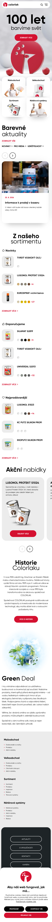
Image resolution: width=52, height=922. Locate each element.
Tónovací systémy (12, 795)
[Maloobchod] (14, 87)
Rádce (8, 792)
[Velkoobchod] (38, 87)
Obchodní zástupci (12, 768)
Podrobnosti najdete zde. (26, 901)
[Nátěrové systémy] (38, 107)
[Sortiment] (14, 107)
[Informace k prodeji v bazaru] (25, 192)
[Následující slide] (12, 155)
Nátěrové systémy (12, 808)
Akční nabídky (11, 750)
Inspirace (9, 789)
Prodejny (9, 747)
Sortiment (9, 784)
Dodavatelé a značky (13, 745)
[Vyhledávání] (41, 4)
